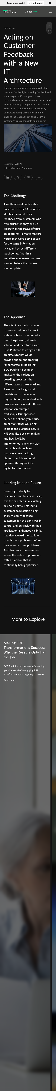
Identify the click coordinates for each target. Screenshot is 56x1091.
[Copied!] (39, 177)
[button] (32, 11)
